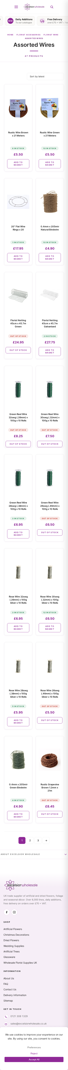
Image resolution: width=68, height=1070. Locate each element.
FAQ (5, 983)
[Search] (52, 7)
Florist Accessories (28, 35)
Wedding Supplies (13, 945)
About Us (8, 978)
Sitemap (8, 1000)
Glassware (9, 956)
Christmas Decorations (16, 934)
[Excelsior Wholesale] (34, 6)
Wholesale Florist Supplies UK (20, 962)
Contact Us (9, 989)
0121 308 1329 (19, 1016)
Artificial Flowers (12, 929)
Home (10, 35)
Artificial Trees (11, 951)
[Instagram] (14, 912)
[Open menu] (16, 7)
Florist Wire (51, 35)
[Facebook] (6, 912)
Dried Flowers (11, 940)
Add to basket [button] (18, 163)
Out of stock (18, 350)
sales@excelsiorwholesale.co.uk (28, 1023)
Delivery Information (14, 995)
